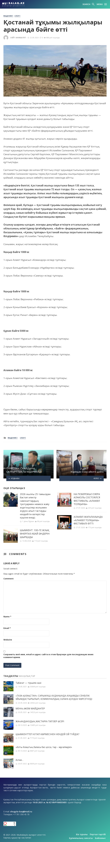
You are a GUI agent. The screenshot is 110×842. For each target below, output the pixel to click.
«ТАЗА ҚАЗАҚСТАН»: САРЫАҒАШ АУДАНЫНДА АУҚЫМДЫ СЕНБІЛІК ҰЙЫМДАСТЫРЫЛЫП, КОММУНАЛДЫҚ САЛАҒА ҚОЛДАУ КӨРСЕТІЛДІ (54, 697)
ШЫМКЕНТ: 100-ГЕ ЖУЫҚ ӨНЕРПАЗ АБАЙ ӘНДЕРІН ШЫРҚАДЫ (35, 534)
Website (7, 639)
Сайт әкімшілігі (18, 37)
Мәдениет (8, 16)
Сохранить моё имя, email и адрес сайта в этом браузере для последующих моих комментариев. (48, 656)
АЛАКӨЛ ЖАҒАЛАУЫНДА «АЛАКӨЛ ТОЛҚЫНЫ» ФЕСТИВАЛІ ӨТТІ (88, 520)
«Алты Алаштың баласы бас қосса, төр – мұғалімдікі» (44, 747)
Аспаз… (19, 759)
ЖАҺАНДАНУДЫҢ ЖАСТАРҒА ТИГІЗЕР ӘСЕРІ (40, 721)
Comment (8, 578)
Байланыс (100, 838)
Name (7, 616)
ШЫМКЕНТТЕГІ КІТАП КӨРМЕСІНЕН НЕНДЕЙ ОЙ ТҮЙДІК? (47, 734)
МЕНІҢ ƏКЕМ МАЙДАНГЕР (30, 708)
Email (7, 628)
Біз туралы (82, 834)
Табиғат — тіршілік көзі (28, 682)
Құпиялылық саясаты (81, 838)
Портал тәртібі (98, 834)
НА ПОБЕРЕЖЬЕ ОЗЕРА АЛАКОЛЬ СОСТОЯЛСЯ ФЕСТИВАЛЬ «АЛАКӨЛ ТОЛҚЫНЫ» (87, 499)
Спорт (17, 16)
